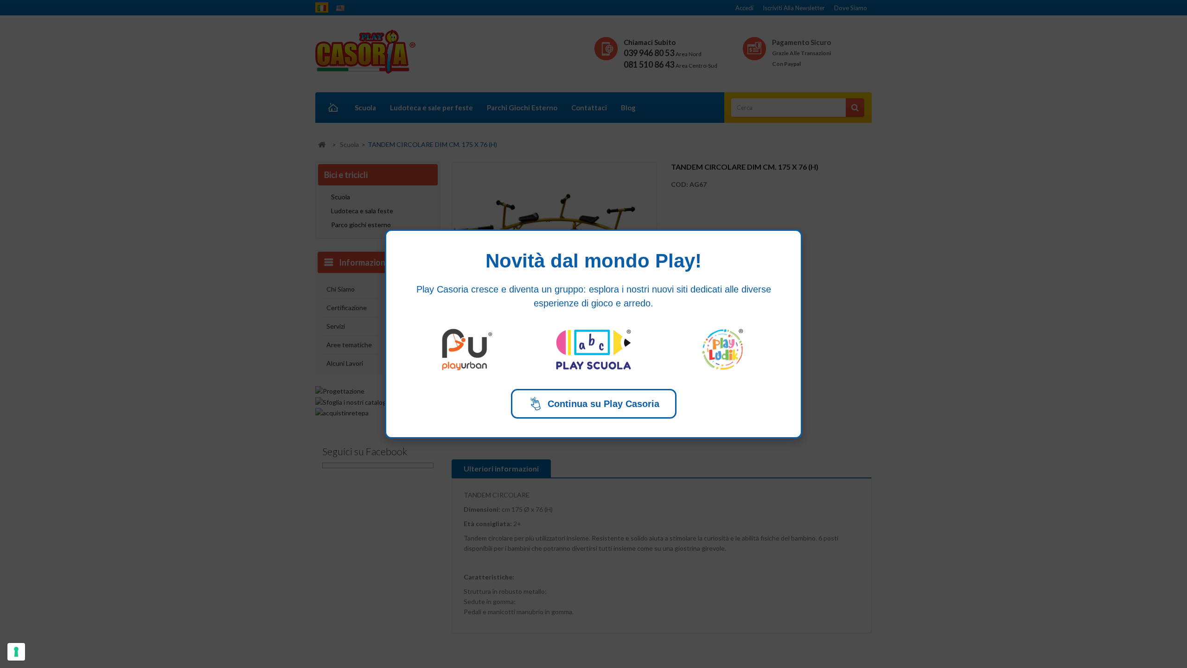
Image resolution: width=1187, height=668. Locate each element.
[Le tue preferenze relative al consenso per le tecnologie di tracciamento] (16, 652)
